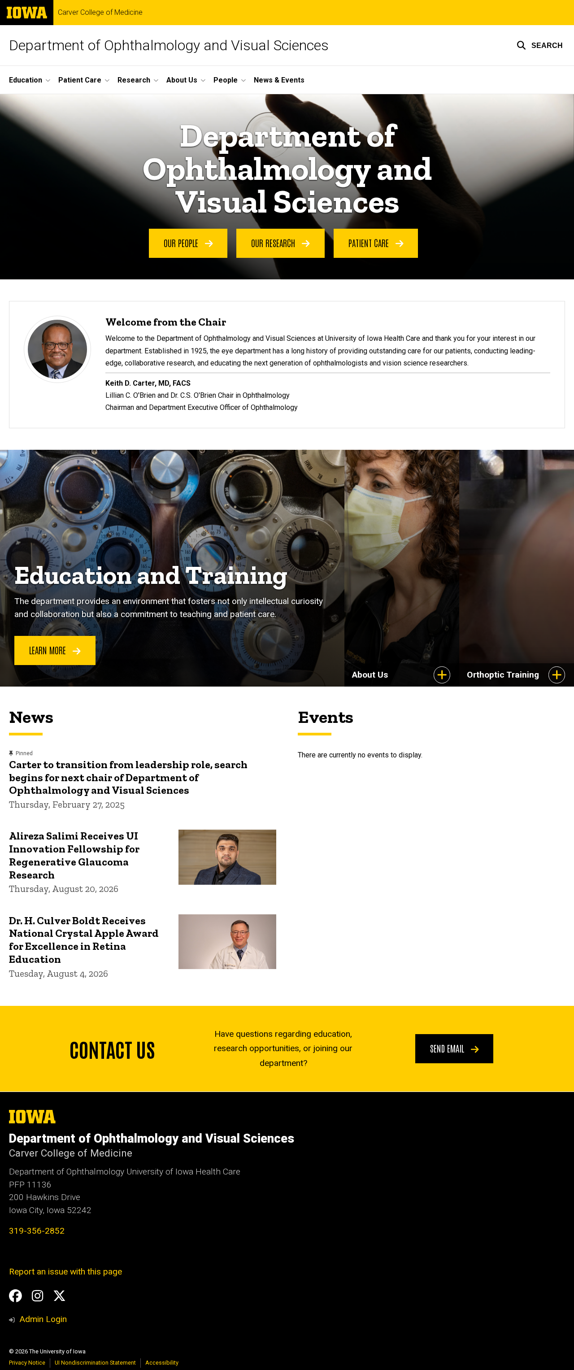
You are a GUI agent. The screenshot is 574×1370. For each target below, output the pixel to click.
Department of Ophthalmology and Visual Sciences (169, 45)
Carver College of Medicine (100, 13)
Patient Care (369, 242)
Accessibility (161, 1362)
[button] (539, 45)
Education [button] (25, 80)
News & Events (279, 80)
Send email (448, 1048)
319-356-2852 (37, 1231)
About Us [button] (181, 80)
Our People (182, 242)
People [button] (225, 80)
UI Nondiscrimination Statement (95, 1362)
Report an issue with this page (65, 1271)
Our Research (274, 242)
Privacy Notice (27, 1362)
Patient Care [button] (79, 80)
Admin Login (43, 1319)
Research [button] (133, 80)
